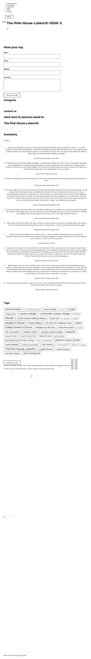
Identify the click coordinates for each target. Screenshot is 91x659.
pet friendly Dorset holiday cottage (19, 340)
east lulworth (66, 318)
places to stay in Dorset (67, 340)
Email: (6, 61)
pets (39, 340)
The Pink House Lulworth (21, 123)
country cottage (28, 313)
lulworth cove (45, 336)
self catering (47, 344)
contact (9, 12)
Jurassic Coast (30, 332)
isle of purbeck (12, 332)
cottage (71, 309)
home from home (66, 327)
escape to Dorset (15, 322)
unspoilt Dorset (46, 349)
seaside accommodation (30, 345)
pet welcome (48, 340)
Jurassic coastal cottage (52, 332)
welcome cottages (12, 353)
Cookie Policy (50, 369)
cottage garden (10, 314)
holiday (78, 323)
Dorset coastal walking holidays (31, 318)
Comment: (7, 77)
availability (10, 7)
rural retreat (11, 344)
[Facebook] (76, 364)
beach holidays (50, 309)
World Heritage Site (31, 353)
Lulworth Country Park (28, 336)
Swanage (83, 345)
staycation (74, 345)
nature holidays (59, 336)
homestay (80, 327)
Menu (9, 17)
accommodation (13, 309)
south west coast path (62, 345)
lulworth (70, 331)
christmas (62, 309)
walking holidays (63, 349)
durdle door (55, 318)
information (11, 5)
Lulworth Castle (11, 336)
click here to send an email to (24, 117)
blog (8, 10)
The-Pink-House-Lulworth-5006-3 (34, 23)
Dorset (9, 318)
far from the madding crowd (59, 323)
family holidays (35, 323)
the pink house (12, 3)
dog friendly (77, 314)
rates (8, 8)
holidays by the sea (45, 327)
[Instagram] (72, 364)
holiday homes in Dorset (18, 327)
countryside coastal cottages (55, 313)
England (75, 318)
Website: (7, 69)
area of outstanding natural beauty (32, 309)
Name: (6, 52)
